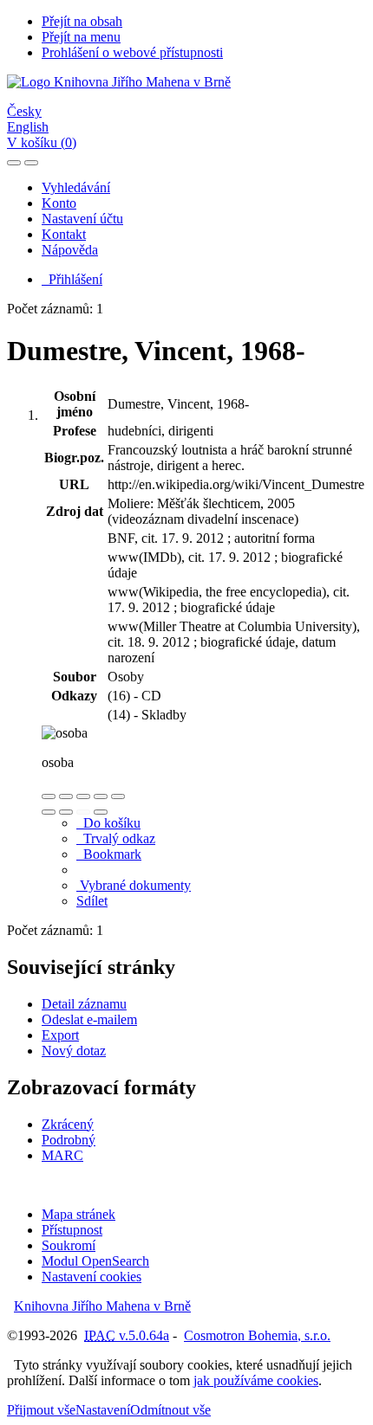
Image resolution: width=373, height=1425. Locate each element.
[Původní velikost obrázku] (83, 796)
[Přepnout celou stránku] (101, 796)
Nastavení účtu (82, 218)
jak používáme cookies (255, 1380)
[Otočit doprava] (66, 812)
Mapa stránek (78, 1214)
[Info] (118, 796)
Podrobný (68, 1139)
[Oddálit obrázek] (66, 796)
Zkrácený (68, 1124)
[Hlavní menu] (31, 162)
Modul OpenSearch (95, 1261)
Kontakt (64, 234)
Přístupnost (72, 1229)
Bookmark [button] (108, 854)
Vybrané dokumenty (133, 885)
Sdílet (92, 900)
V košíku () (41, 142)
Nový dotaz (74, 1050)
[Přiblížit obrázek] (49, 796)
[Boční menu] (14, 162)
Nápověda (70, 249)
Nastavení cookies (91, 1276)
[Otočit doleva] (49, 812)
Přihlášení (72, 279)
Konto (59, 203)
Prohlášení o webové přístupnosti (132, 52)
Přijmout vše (41, 1409)
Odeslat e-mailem (89, 1019)
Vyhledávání (76, 187)
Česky (24, 111)
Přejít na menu (81, 36)
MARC (62, 1155)
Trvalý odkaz (115, 838)
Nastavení (102, 1409)
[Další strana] (101, 812)
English (28, 126)
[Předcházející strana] (83, 812)
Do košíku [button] (108, 823)
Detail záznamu (84, 1003)
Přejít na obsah (82, 21)
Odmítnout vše (170, 1409)
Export (60, 1035)
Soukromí (68, 1245)
